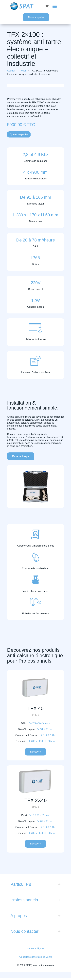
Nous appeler (36, 17)
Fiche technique (20, 456)
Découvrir (35, 751)
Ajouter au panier (19, 134)
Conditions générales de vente (35, 956)
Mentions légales (35, 948)
